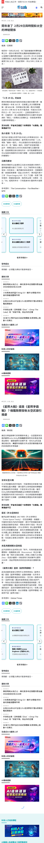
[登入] (36, 8)
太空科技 (7, 204)
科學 (36, 50)
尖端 (8, 21)
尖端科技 (17, 204)
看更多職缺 (21, 257)
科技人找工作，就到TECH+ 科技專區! (20, 1)
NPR (3, 191)
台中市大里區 (17, 221)
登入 (14, 269)
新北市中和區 (17, 239)
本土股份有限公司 (18, 228)
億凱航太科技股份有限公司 (20, 247)
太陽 (23, 53)
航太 (12, 21)
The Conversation (18, 188)
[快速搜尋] (41, 8)
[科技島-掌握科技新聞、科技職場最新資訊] (22, 7)
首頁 (4, 21)
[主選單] (3, 8)
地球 (29, 53)
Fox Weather (33, 188)
